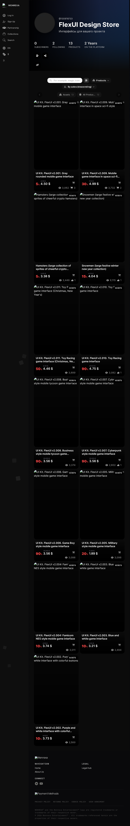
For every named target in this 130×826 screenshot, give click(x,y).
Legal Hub (86, 768)
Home (38, 768)
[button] (14, 28)
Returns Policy (61, 802)
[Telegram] (36, 783)
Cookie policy (79, 802)
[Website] (37, 65)
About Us (39, 771)
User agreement (96, 802)
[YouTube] (41, 783)
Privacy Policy (42, 802)
